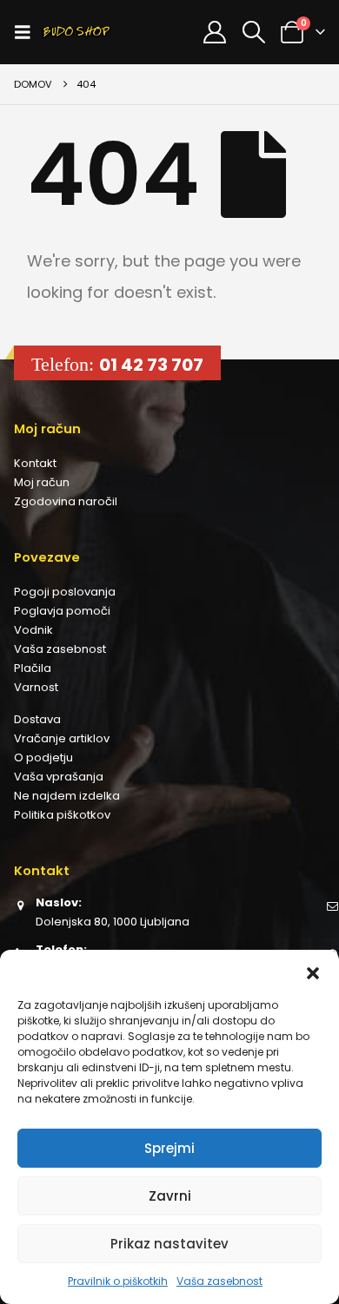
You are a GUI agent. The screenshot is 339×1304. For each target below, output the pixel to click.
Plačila (32, 668)
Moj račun (42, 482)
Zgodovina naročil (65, 501)
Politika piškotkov (62, 815)
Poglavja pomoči (62, 611)
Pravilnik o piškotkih (118, 1281)
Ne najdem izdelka (67, 795)
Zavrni (170, 1196)
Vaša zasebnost (219, 1281)
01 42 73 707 (151, 364)
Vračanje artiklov (62, 738)
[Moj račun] (215, 32)
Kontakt (35, 463)
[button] (313, 971)
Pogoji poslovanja (65, 591)
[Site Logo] (76, 32)
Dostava (37, 719)
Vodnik (33, 630)
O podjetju (43, 757)
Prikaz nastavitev (169, 1244)
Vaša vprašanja (58, 776)
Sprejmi (169, 1148)
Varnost (36, 687)
